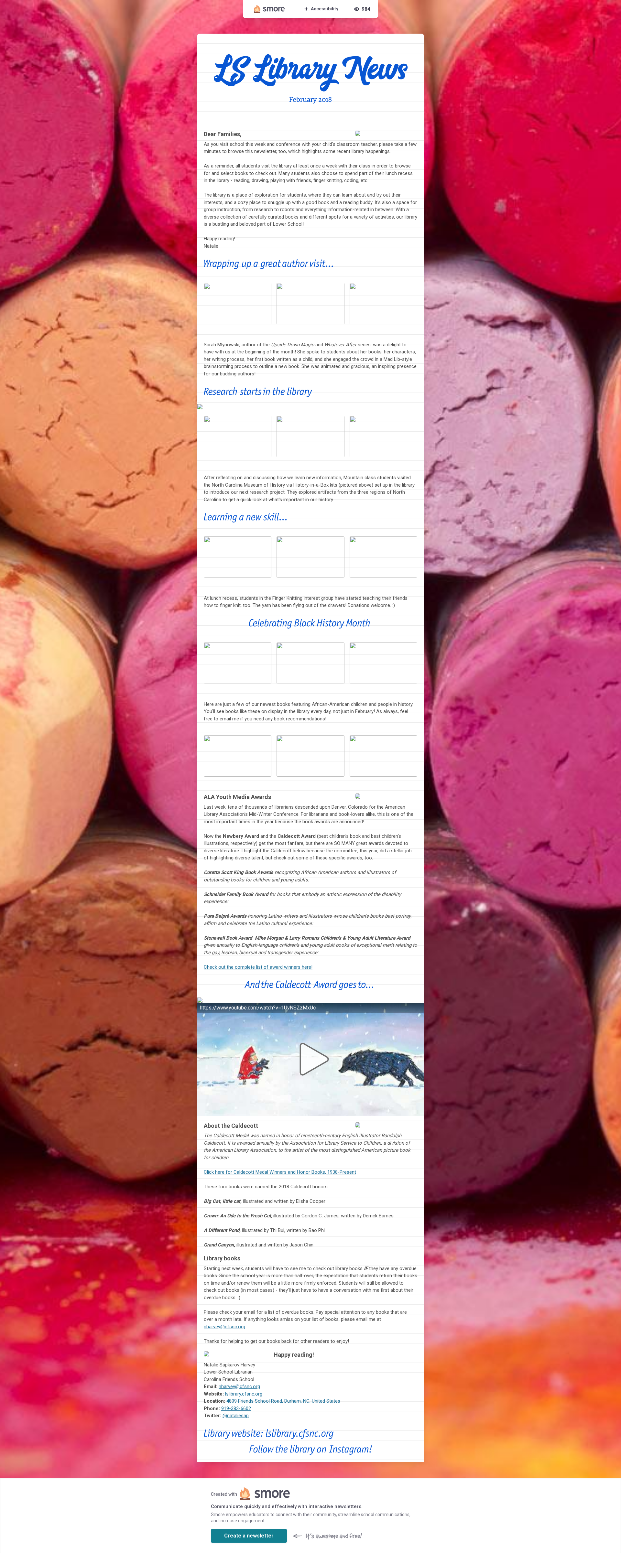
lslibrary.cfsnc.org (243, 1394)
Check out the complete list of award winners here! (258, 967)
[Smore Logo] (269, 9)
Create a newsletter (249, 1536)
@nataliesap (236, 1415)
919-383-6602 (236, 1408)
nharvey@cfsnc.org (224, 1327)
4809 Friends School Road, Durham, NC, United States (283, 1401)
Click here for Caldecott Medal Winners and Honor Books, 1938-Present (280, 1172)
